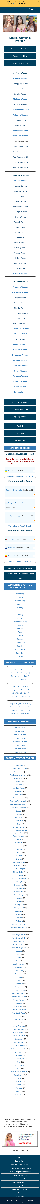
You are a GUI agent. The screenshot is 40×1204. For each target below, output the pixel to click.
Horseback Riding (20, 622)
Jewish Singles (20, 731)
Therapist (19, 1088)
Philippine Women (20, 115)
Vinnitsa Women (20, 201)
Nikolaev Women (20, 258)
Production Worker (19, 997)
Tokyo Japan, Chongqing (13, 516)
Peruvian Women (20, 334)
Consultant (19, 821)
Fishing (20, 597)
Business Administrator (18, 804)
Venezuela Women (20, 366)
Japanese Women (20, 130)
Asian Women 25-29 (20, 162)
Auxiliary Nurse (19, 788)
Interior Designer (19, 895)
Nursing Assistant (19, 964)
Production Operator (19, 993)
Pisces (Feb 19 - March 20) (20, 713)
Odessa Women (20, 263)
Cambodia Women (20, 136)
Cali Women (20, 318)
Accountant (18, 765)
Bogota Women (20, 298)
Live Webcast (19, 1193)
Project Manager (19, 1000)
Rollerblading (20, 649)
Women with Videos (20, 56)
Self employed (18, 1059)
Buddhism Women (20, 742)
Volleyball (20, 625)
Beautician (19, 795)
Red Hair (20, 426)
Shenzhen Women (20, 94)
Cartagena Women (20, 303)
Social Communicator (19, 1072)
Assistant (19, 785)
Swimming (20, 594)
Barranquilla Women (20, 313)
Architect (19, 781)
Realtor (19, 1016)
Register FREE (13, 1200)
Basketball (20, 653)
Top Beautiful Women (20, 409)
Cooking (20, 639)
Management (19, 908)
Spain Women (20, 387)
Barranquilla (12, 556)
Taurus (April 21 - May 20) (20, 673)
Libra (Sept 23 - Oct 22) (20, 693)
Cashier (18, 811)
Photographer (19, 987)
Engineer (19, 859)
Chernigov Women (20, 212)
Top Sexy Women (20, 417)
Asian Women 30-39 (20, 167)
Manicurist (18, 914)
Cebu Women (20, 125)
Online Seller (19, 974)
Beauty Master (18, 798)
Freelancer (19, 875)
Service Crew (19, 1065)
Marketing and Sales (19, 938)
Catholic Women (20, 749)
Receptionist (19, 1019)
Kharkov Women (20, 243)
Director (19, 849)
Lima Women (20, 339)
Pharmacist (19, 984)
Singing (20, 635)
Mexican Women (20, 360)
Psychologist (18, 1006)
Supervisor (19, 1081)
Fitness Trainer (18, 872)
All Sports (20, 656)
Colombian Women (20, 292)
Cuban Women (20, 392)
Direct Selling (18, 846)
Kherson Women (20, 232)
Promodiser (19, 1003)
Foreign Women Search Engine (20, 1168)
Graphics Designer (19, 878)
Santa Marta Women (20, 323)
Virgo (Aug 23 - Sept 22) (20, 690)
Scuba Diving (20, 601)
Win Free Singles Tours (20, 1179)
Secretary (18, 1055)
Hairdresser (18, 885)
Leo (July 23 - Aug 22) (20, 686)
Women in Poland (20, 191)
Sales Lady (19, 1039)
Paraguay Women (20, 376)
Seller (19, 1062)
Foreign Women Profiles (19, 1164)
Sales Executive (19, 1036)
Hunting (20, 608)
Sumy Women (20, 196)
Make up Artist (19, 905)
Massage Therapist (19, 924)
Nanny (19, 957)
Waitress (19, 1091)
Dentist (19, 839)
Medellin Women (20, 308)
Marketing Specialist (19, 935)
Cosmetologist (18, 827)
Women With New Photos (20, 402)
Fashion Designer (19, 869)
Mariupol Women (20, 253)
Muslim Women (20, 735)
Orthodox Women (20, 745)
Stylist (18, 1078)
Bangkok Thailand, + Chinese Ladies (20, 503)
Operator (19, 977)
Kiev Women (20, 237)
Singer (19, 1068)
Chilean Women (20, 371)
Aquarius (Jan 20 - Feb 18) (20, 710)
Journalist (19, 898)
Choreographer (19, 817)
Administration (19, 772)
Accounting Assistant (19, 768)
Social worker (19, 1075)
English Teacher (19, 862)
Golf (20, 611)
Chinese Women (20, 78)
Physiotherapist (19, 990)
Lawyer (18, 901)
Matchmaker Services (19, 1182)
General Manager (19, 944)
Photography (20, 642)
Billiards (20, 629)
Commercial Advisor (19, 941)
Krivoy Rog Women (20, 248)
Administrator (18, 778)
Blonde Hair (20, 433)
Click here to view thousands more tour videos (20, 576)
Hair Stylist (19, 882)
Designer (18, 843)
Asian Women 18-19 (20, 147)
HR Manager (19, 891)
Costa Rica (11, 548)
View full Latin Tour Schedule (20, 561)
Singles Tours (19, 1161)
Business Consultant (19, 808)
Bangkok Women (20, 104)
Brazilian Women (20, 350)
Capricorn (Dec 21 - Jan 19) (20, 707)
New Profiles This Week (20, 49)
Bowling (20, 604)
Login (30, 1200)
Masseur (19, 951)
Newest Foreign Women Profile (20, 1172)
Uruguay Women (20, 381)
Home (20, 1157)
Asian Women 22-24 (20, 157)
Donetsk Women (20, 222)
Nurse (18, 961)
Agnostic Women (20, 752)
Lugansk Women (20, 227)
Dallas (9, 4)
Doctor (18, 852)
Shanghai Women (20, 89)
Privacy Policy (20, 1186)
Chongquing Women (20, 84)
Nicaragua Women (20, 344)
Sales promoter (19, 1046)
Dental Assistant (19, 836)
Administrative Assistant (18, 775)
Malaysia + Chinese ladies (14, 490)
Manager (18, 911)
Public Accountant (19, 1010)
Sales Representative (19, 1049)
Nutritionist (19, 967)
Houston (15, 4)
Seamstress (19, 1052)
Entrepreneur (18, 865)
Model (19, 954)
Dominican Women (20, 355)
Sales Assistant (19, 1026)
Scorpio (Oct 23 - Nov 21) (20, 696)
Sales (19, 1023)
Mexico (10, 539)
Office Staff (19, 971)
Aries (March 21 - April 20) (20, 669)
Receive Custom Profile (20, 1175)
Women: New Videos (20, 63)
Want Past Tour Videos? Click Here (20, 568)
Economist (18, 856)
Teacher (18, 1085)
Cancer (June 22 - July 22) (20, 679)
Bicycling (20, 646)
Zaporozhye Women (20, 207)
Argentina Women (20, 287)
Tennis (20, 632)
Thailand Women (20, 99)
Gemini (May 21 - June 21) (20, 676)
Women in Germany (20, 186)
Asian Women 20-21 (20, 152)
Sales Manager (18, 1042)
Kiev (9, 471)
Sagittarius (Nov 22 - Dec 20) (20, 704)
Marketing (19, 921)
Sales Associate (19, 1029)
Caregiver (19, 1094)
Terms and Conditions (19, 1189)
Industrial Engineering (19, 927)
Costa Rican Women (20, 328)
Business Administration (18, 801)
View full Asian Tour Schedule (20, 526)
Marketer (19, 918)
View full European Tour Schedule (20, 476)
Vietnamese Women (20, 110)
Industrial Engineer (19, 948)
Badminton (20, 618)
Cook (19, 824)
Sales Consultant (19, 1032)
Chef (19, 814)
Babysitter (19, 791)
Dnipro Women (20, 217)
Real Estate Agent (18, 1013)
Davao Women (20, 120)
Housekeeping (19, 888)
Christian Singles (20, 738)
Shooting (20, 615)
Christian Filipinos (20, 728)
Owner (18, 980)
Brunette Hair (20, 440)
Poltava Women (20, 268)
